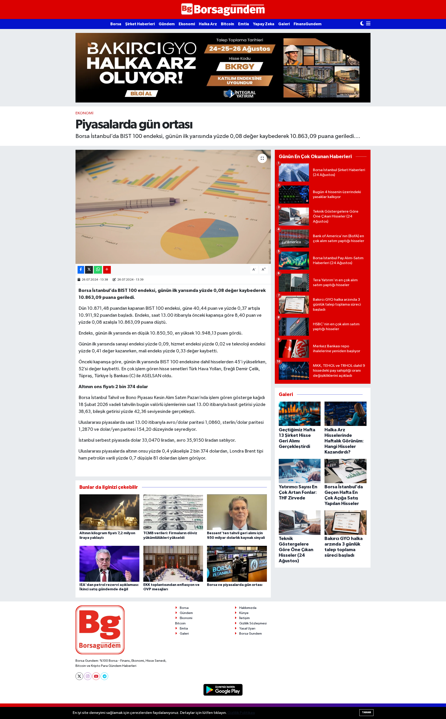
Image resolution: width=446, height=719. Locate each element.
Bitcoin (227, 24)
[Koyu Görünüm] (362, 24)
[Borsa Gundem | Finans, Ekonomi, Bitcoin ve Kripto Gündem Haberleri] (223, 9)
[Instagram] (88, 676)
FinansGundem (307, 24)
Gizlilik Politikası (241, 713)
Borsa (115, 24)
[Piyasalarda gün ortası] (173, 207)
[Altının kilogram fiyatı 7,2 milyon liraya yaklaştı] (109, 512)
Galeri (284, 24)
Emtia (243, 24)
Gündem (167, 24)
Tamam (366, 712)
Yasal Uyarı (247, 628)
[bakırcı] (223, 68)
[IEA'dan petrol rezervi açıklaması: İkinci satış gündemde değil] (109, 564)
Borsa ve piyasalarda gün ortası (234, 585)
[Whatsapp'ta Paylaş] (98, 270)
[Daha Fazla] (107, 270)
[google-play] (223, 690)
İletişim (244, 618)
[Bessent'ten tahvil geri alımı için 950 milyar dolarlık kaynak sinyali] (237, 512)
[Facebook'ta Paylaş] (81, 270)
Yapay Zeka (263, 24)
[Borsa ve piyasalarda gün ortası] (237, 564)
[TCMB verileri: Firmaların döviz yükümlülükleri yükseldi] (173, 512)
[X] (79, 676)
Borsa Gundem (250, 633)
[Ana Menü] (368, 24)
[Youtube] (96, 676)
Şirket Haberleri (140, 24)
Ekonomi (187, 24)
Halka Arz (208, 24)
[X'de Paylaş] (89, 270)
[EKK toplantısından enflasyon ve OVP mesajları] (173, 564)
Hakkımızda (247, 608)
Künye (244, 613)
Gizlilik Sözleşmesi (253, 623)
